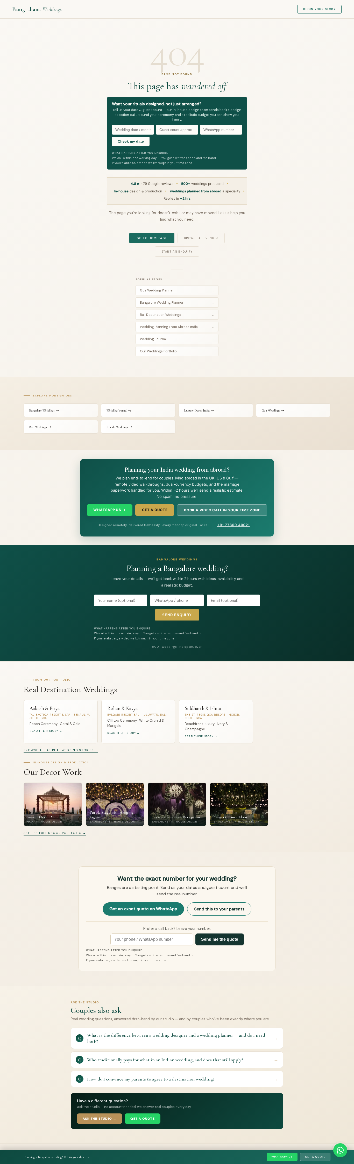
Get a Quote (315, 1157)
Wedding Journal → (119, 410)
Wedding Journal (177, 339)
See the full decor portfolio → (55, 833)
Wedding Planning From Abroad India (177, 327)
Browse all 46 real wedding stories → (61, 750)
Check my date (131, 141)
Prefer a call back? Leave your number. (177, 928)
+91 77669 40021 (233, 525)
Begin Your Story (319, 9)
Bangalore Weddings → (44, 410)
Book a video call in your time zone (222, 510)
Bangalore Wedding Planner (177, 302)
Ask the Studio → (99, 1119)
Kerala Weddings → (119, 427)
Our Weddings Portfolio (177, 351)
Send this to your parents (219, 909)
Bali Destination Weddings (177, 314)
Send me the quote (219, 939)
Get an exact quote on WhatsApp (143, 908)
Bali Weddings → (40, 427)
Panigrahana (37, 9)
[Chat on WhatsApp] (340, 1150)
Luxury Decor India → (199, 410)
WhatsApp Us (282, 1156)
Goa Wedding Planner (177, 290)
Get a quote (155, 510)
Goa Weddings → (272, 410)
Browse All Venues (201, 238)
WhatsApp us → (109, 510)
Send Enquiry (177, 615)
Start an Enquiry (177, 251)
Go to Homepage (152, 238)
